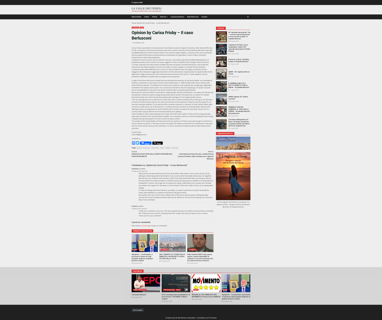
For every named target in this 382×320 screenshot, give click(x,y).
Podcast (204, 17)
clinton (162, 148)
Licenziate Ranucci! (146, 283)
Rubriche (163, 17)
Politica (154, 17)
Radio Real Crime (193, 17)
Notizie (136, 290)
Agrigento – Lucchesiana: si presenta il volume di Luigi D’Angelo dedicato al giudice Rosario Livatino (145, 243)
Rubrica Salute (136, 17)
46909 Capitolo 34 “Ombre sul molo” (221, 99)
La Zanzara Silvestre (177, 17)
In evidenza (135, 27)
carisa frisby (155, 148)
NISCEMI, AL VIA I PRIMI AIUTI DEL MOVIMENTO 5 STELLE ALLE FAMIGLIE (206, 283)
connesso (144, 226)
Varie (141, 27)
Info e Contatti (137, 310)
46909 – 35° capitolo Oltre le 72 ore (221, 74)
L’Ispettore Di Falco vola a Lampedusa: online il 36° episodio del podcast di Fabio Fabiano (221, 49)
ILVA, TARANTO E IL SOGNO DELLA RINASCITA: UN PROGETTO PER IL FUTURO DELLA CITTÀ (172, 243)
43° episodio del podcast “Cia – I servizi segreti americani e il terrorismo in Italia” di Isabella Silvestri (221, 36)
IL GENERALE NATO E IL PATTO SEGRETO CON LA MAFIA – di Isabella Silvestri (221, 86)
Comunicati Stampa (169, 290)
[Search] (248, 17)
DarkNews (201, 318)
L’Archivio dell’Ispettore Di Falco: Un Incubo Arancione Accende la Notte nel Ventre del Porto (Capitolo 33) (221, 124)
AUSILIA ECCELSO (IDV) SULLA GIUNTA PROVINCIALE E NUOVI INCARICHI (152, 153)
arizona (139, 148)
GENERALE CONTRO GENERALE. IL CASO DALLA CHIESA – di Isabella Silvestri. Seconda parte (221, 111)
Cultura (146, 17)
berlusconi (146, 148)
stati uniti (175, 148)
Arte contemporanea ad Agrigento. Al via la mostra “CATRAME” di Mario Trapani (176, 283)
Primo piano (142, 290)
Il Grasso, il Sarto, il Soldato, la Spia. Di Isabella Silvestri (221, 61)
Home (134, 23)
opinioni (168, 148)
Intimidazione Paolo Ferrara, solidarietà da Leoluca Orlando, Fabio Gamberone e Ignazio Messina (195, 155)
